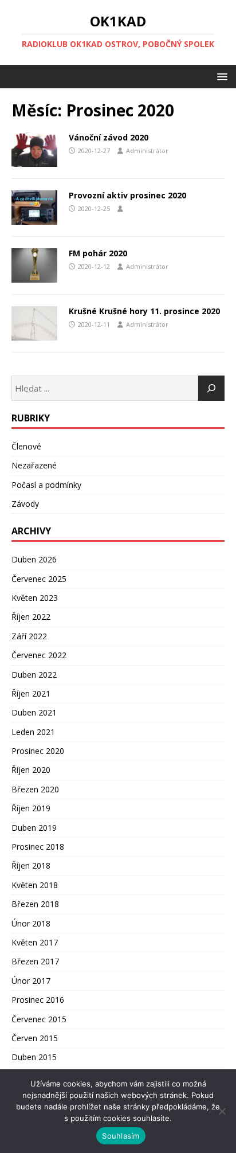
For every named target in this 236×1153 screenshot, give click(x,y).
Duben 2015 (34, 1057)
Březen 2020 (35, 789)
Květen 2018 (34, 885)
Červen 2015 (34, 1038)
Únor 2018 (30, 923)
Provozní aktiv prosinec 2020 (127, 195)
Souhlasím (120, 1135)
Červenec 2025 (38, 578)
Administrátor (147, 150)
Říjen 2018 (30, 865)
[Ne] (221, 1111)
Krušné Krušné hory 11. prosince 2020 (144, 311)
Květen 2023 (34, 597)
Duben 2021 (34, 712)
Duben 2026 (34, 559)
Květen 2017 (34, 942)
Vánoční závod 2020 (108, 137)
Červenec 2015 (38, 1019)
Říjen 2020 (30, 769)
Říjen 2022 (30, 616)
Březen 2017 (35, 961)
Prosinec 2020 (37, 750)
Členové (26, 446)
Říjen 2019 (30, 808)
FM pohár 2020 (98, 253)
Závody (25, 503)
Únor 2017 (30, 980)
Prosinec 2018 (37, 846)
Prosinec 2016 (37, 999)
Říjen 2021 (30, 693)
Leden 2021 (33, 731)
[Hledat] (211, 388)
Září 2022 (29, 636)
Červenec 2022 (38, 655)
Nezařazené (34, 465)
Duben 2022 (34, 674)
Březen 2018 (35, 903)
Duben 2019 (34, 827)
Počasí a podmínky (46, 484)
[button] (220, 76)
